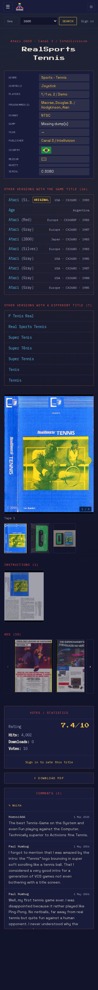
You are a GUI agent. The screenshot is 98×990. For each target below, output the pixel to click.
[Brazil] (46, 150)
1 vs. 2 (50, 94)
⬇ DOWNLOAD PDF (49, 778)
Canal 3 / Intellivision (58, 140)
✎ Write (15, 805)
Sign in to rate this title (49, 762)
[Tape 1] (15, 538)
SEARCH (67, 21)
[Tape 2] (40, 538)
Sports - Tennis (54, 77)
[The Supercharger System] (75, 666)
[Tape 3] (64, 538)
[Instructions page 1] (24, 596)
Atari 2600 (21, 41)
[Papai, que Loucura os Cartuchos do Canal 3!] (33, 666)
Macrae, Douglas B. (57, 102)
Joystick (48, 86)
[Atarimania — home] (20, 7)
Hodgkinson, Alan (55, 107)
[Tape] (44, 159)
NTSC (45, 115)
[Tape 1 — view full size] (49, 453)
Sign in (87, 21)
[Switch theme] (91, 6)
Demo (62, 94)
